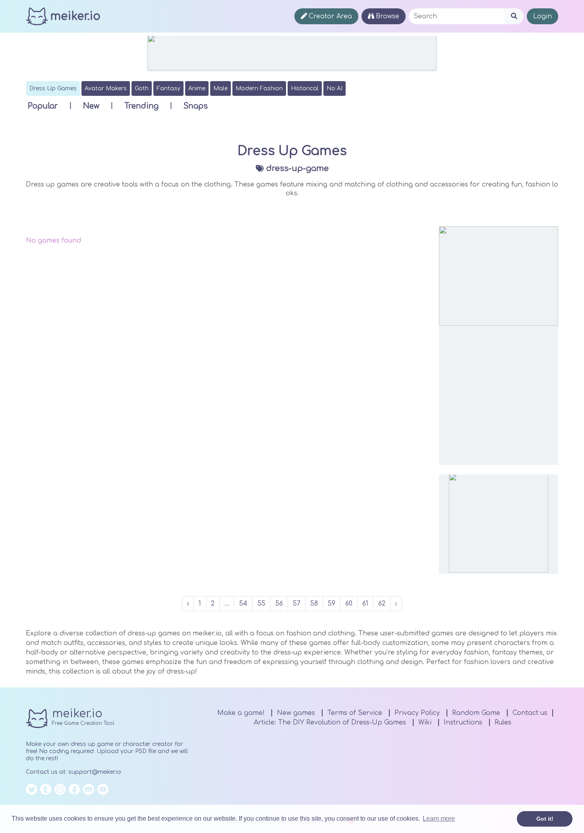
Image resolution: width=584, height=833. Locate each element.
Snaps (196, 106)
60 (348, 603)
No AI (334, 88)
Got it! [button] (544, 819)
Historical (305, 88)
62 (381, 603)
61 (365, 603)
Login (542, 16)
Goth (142, 88)
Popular (43, 106)
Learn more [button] (439, 818)
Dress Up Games (53, 88)
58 (314, 603)
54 (243, 603)
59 (331, 603)
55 (261, 603)
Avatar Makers (106, 88)
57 (296, 603)
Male (220, 88)
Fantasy (168, 88)
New (91, 106)
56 (279, 603)
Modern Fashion (259, 88)
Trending (141, 106)
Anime (196, 88)
